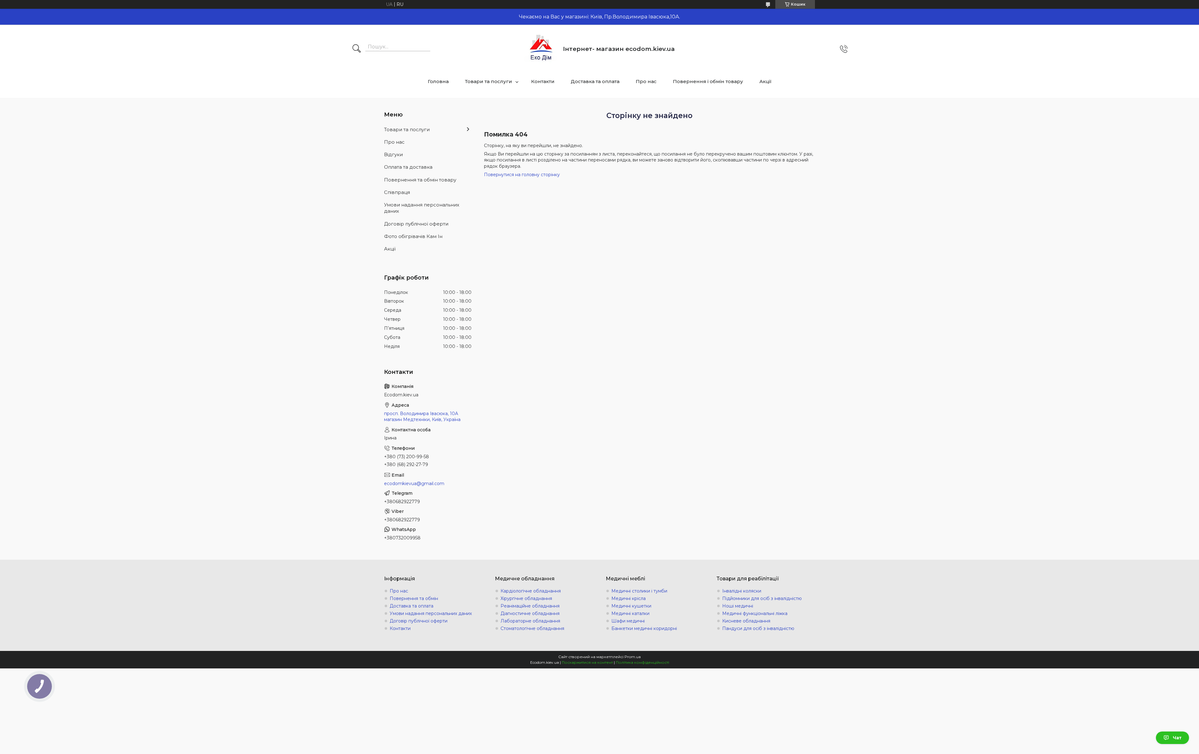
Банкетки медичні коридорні (644, 628)
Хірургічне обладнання (526, 598)
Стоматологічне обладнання (532, 628)
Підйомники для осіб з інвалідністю (762, 598)
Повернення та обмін (414, 598)
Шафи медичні (628, 621)
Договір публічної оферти (416, 224)
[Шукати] (356, 49)
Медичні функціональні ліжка (754, 613)
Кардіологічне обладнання (531, 591)
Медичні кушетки (631, 606)
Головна (438, 81)
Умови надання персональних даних (421, 208)
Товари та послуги (488, 81)
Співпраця (397, 192)
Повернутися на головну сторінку (522, 174)
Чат (1177, 738)
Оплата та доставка (408, 167)
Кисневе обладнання (746, 621)
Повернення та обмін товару (420, 180)
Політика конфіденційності (642, 662)
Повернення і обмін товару (708, 81)
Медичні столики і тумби (639, 591)
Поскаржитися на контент (587, 662)
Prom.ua (632, 656)
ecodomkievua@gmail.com (414, 483)
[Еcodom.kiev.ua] (541, 48)
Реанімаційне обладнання (530, 606)
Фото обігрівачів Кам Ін (413, 236)
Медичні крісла (628, 598)
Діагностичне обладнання (530, 613)
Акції (765, 81)
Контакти (543, 81)
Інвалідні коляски (741, 591)
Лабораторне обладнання (530, 621)
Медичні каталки (630, 613)
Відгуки (393, 154)
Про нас (646, 81)
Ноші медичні (737, 606)
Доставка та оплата (595, 81)
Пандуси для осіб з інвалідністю (758, 628)
